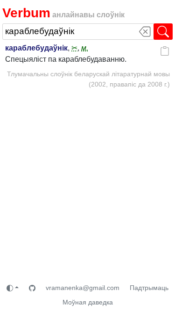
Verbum (26, 13)
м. (84, 48)
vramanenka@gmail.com (82, 287)
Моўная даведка (88, 302)
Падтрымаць (149, 287)
